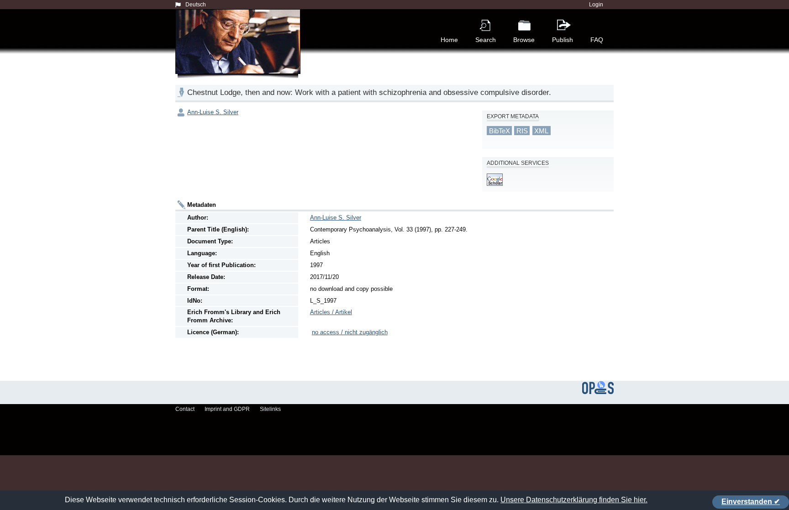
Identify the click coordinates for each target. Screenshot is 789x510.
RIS (522, 131)
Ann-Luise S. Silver (212, 112)
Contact (185, 409)
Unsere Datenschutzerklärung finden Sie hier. (573, 500)
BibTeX (499, 131)
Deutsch (195, 4)
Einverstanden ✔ (750, 501)
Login (596, 4)
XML (541, 131)
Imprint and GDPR (227, 409)
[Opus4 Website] (598, 392)
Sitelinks (270, 409)
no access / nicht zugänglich (350, 332)
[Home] (239, 52)
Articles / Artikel (331, 312)
